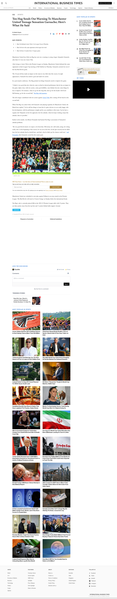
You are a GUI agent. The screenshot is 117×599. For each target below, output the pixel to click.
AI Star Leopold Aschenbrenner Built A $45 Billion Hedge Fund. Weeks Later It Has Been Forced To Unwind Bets (25, 510)
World (34, 8)
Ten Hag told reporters (40, 93)
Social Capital (31, 575)
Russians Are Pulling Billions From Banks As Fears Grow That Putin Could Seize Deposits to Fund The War (56, 458)
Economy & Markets (49, 8)
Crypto (66, 8)
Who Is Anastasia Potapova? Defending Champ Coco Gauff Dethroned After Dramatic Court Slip (26, 432)
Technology (73, 8)
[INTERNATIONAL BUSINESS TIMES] (58, 3)
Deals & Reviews (89, 8)
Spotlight (30, 580)
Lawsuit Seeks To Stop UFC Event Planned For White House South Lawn (85, 59)
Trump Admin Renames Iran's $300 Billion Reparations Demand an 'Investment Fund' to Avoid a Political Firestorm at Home (26, 458)
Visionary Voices (32, 573)
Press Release (31, 583)
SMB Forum (31, 578)
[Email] (65, 33)
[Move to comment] (68, 33)
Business (59, 8)
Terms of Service (50, 190)
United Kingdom (72, 580)
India (70, 575)
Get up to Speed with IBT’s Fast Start (91, 68)
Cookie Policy (51, 583)
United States (72, 583)
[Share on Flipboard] (59, 33)
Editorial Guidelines (56, 219)
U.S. (30, 8)
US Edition (111, 8)
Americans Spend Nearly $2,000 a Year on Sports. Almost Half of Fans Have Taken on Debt (55, 333)
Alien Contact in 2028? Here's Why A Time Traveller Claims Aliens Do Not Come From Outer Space (55, 484)
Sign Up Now (92, 72)
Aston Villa (46, 97)
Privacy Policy (59, 190)
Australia (71, 573)
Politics (40, 8)
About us (50, 573)
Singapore (71, 578)
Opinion (80, 8)
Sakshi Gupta (17, 32)
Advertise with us (52, 585)
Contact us (50, 575)
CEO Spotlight (31, 585)
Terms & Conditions (52, 578)
